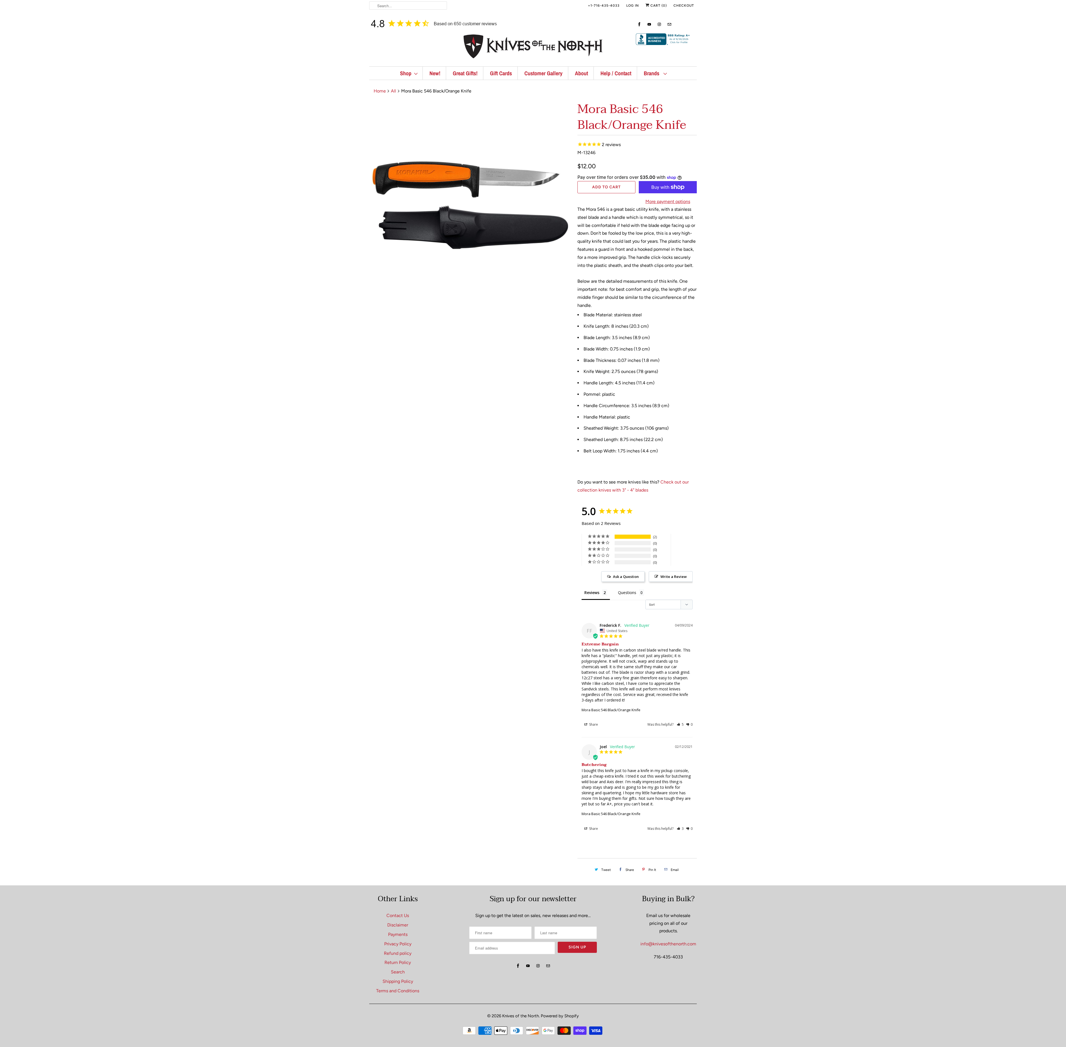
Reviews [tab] (591, 592)
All (393, 91)
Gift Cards (501, 73)
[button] (680, 724)
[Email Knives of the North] (669, 24)
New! (434, 73)
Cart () (658, 5)
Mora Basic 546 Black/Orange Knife (611, 709)
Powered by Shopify (560, 1015)
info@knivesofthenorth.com (668, 943)
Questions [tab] (627, 592)
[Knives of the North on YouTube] (649, 24)
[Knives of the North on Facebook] (639, 24)
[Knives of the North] (533, 47)
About (581, 73)
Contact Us (397, 915)
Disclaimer (397, 925)
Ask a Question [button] (626, 576)
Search (398, 972)
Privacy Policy (397, 943)
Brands (652, 73)
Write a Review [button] (673, 576)
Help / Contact (615, 73)
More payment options (667, 201)
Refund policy (397, 953)
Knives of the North (520, 1015)
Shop (405, 73)
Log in (632, 5)
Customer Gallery (543, 73)
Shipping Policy (398, 981)
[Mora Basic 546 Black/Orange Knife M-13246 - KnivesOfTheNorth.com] (470, 202)
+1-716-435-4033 (604, 5)
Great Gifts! (465, 73)
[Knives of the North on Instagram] (659, 24)
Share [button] (593, 724)
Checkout (683, 5)
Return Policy (397, 962)
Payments (398, 934)
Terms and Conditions (397, 990)
